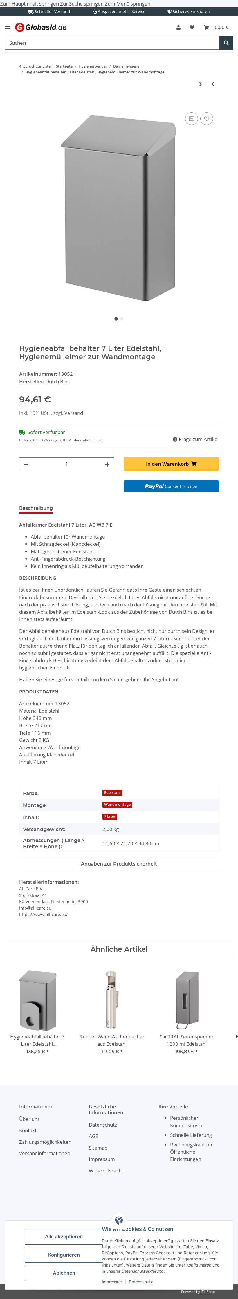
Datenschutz (141, 1281)
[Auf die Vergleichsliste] (191, 118)
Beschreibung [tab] (36, 508)
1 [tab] (116, 319)
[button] (178, 27)
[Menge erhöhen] (107, 464)
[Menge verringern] (26, 464)
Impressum (112, 1281)
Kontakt (28, 1130)
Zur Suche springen (82, 3)
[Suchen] (226, 43)
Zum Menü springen (127, 3)
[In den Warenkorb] (23, 104)
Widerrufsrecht (106, 1170)
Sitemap (98, 1147)
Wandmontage (117, 804)
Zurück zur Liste (37, 66)
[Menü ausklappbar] (7, 24)
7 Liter (110, 816)
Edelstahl (112, 792)
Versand (73, 413)
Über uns (29, 1119)
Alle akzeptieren (64, 1237)
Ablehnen (64, 1273)
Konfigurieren (64, 1255)
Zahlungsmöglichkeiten (45, 1142)
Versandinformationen (44, 1153)
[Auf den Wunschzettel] (206, 118)
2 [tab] (122, 319)
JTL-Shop (208, 1291)
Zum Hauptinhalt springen (30, 3)
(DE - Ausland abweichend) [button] (82, 440)
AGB (94, 1136)
